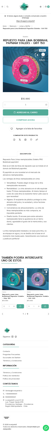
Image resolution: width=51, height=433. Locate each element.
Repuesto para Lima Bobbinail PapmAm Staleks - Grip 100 (13, 296)
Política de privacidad (11, 379)
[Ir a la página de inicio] (24, 7)
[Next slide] (48, 313)
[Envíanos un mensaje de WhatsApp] (46, 428)
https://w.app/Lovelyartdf (25, 21)
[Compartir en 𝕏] (20, 140)
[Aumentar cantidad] (46, 105)
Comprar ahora (25, 120)
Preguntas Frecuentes (11, 354)
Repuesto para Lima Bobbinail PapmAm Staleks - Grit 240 (38, 296)
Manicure (13, 26)
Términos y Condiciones (12, 361)
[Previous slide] (2, 313)
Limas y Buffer (24, 26)
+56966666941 (11, 394)
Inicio (5, 26)
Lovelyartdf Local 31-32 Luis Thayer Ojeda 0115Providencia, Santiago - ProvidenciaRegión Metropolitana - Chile (19, 403)
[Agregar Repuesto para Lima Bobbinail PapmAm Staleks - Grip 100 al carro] (20, 306)
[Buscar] (7, 7)
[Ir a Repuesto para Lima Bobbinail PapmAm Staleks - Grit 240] (38, 279)
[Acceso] (40, 7)
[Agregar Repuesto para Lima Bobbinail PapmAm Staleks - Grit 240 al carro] (45, 306)
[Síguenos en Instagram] (12, 337)
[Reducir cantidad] (5, 105)
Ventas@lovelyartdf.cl (13, 391)
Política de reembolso (11, 376)
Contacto (6, 351)
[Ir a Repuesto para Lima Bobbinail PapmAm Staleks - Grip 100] (13, 279)
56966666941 (10, 397)
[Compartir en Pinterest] (31, 140)
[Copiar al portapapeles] (37, 140)
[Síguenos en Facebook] (16, 337)
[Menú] (2, 7)
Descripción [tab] (25, 154)
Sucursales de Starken (11, 357)
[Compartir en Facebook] (14, 140)
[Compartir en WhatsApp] (25, 140)
